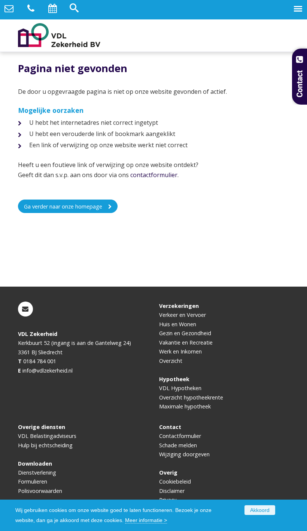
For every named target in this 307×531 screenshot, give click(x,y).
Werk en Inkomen (180, 351)
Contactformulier (180, 435)
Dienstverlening (37, 472)
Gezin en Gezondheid (185, 333)
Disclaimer (172, 490)
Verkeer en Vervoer (182, 314)
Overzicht (170, 360)
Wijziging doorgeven (184, 454)
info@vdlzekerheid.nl (47, 370)
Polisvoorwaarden (40, 490)
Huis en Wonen (177, 324)
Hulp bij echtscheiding (45, 445)
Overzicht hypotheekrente (191, 397)
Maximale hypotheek (185, 406)
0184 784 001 (39, 361)
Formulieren (32, 481)
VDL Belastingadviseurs (47, 435)
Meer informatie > (146, 520)
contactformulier (153, 175)
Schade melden (178, 445)
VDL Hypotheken (180, 388)
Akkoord (260, 510)
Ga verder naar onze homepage (63, 206)
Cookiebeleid (175, 481)
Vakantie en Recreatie (186, 342)
